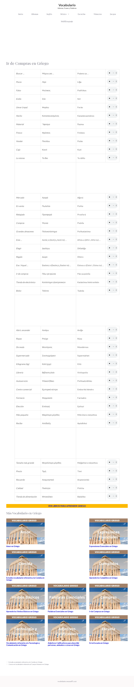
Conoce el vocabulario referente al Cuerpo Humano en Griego (29, 664)
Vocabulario (67, 5)
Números (98, 14)
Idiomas (34, 14)
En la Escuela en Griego (99, 643)
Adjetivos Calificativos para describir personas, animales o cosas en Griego (63, 644)
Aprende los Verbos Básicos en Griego (22, 611)
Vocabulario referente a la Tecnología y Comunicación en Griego (23, 644)
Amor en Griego (13, 546)
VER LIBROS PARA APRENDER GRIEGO (67, 506)
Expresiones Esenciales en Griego (103, 546)
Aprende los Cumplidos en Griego (103, 578)
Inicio (20, 14)
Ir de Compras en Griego (99, 611)
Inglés (49, 14)
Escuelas (81, 14)
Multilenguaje (67, 21)
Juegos (113, 14)
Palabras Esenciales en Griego (60, 611)
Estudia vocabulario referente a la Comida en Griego (25, 579)
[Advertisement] (67, 41)
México (63, 14)
